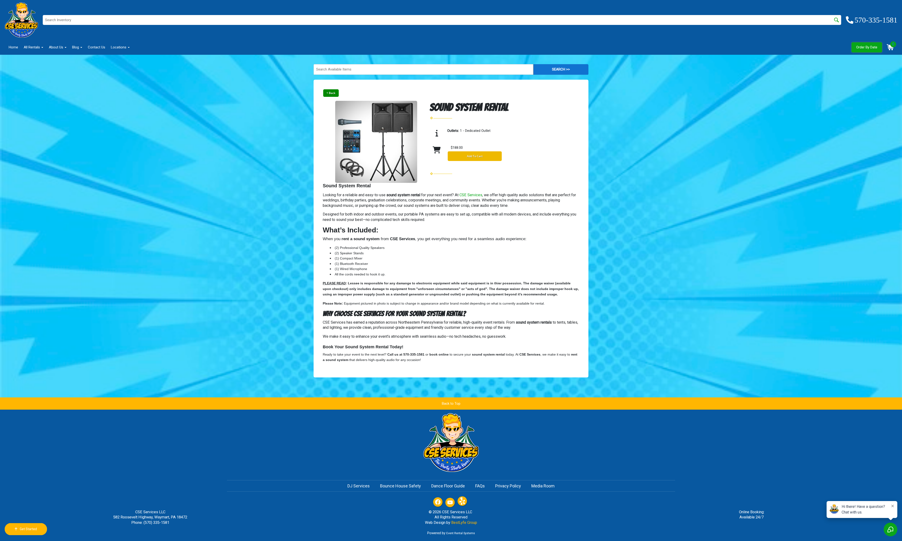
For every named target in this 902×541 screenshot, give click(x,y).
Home (13, 47)
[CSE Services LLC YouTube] (450, 502)
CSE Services (470, 195)
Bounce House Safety (400, 485)
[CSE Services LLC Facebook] (438, 502)
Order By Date (866, 47)
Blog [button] (76, 47)
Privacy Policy (508, 485)
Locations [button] (119, 47)
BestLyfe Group (464, 522)
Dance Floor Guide (448, 485)
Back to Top (451, 403)
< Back (331, 93)
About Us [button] (56, 47)
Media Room (543, 485)
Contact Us (96, 47)
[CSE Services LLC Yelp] (462, 501)
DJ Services (358, 485)
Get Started (28, 529)
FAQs (480, 485)
